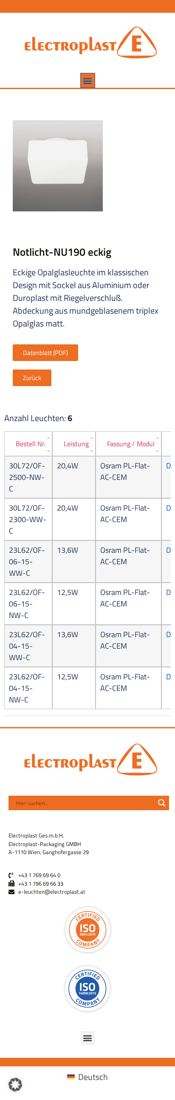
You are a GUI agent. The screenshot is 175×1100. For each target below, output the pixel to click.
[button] (87, 80)
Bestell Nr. (30, 444)
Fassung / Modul (131, 444)
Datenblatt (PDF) (45, 353)
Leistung (76, 444)
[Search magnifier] (162, 803)
